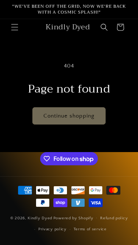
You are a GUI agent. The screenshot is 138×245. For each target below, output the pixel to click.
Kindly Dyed (40, 218)
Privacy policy (52, 229)
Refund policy (114, 218)
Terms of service (90, 229)
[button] (15, 27)
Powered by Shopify (73, 218)
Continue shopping (69, 116)
